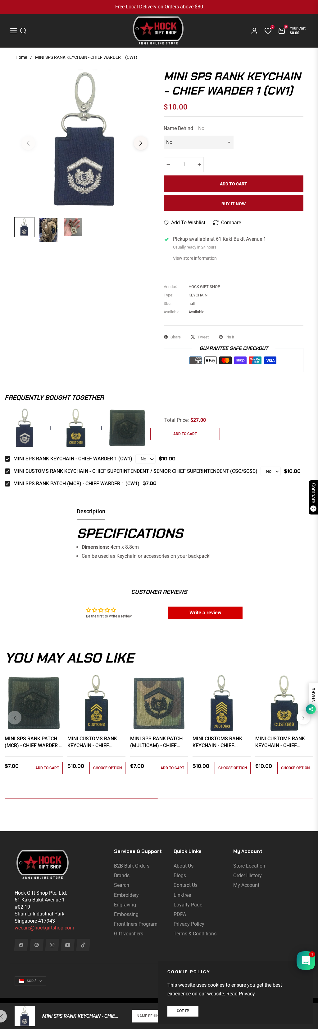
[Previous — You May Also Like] (14, 717)
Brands (121, 875)
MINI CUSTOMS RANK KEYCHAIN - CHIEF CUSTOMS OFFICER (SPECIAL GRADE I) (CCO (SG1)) (221, 742)
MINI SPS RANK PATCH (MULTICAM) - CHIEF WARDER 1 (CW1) (156, 742)
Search (121, 885)
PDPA (180, 914)
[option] (84, 139)
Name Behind (149, 1016)
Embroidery (126, 895)
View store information (195, 258)
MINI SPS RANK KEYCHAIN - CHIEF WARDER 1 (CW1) (72, 459)
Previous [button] (28, 143)
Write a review (205, 613)
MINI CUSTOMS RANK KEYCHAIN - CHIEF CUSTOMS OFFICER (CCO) (92, 742)
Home (21, 57)
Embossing (126, 914)
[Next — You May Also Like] (303, 717)
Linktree (182, 895)
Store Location (249, 866)
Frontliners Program (135, 924)
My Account (246, 885)
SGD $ (31, 981)
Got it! (183, 1011)
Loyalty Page (188, 905)
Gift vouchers (128, 934)
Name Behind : (184, 128)
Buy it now (233, 203)
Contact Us (186, 885)
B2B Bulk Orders (131, 866)
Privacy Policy (189, 924)
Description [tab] (91, 511)
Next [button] (141, 143)
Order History (247, 875)
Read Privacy (240, 994)
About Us (183, 866)
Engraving (125, 905)
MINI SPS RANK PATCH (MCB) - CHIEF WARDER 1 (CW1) (76, 484)
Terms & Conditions (195, 934)
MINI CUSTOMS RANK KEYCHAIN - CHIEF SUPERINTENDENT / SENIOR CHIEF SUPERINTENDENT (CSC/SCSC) (135, 471)
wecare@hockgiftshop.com (44, 928)
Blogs (180, 875)
